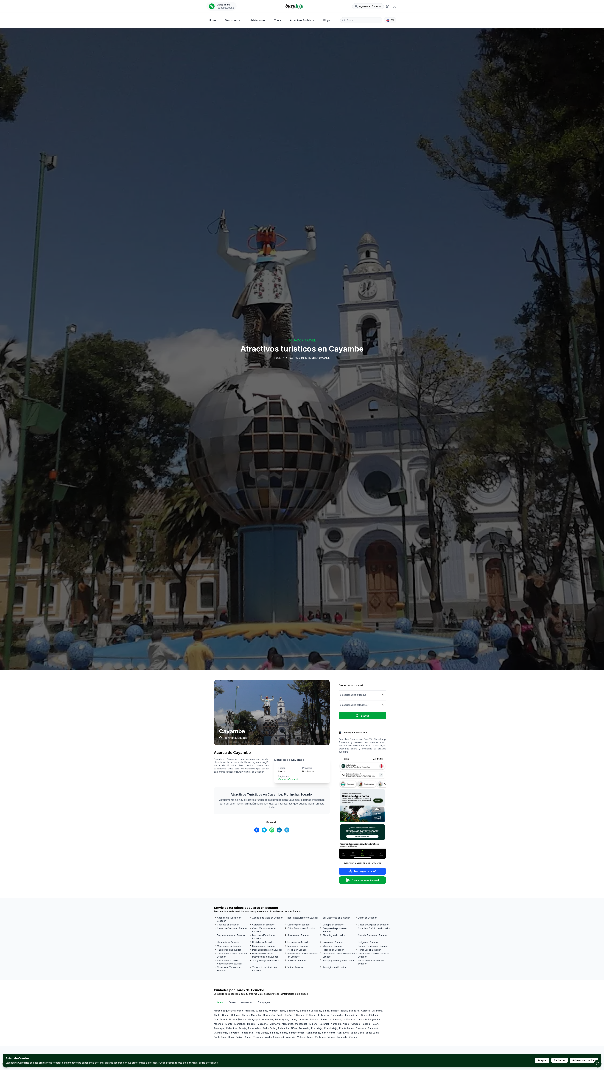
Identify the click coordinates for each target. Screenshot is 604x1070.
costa (219, 1002)
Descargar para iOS (365, 871)
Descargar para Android (365, 880)
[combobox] (340, 694)
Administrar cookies (584, 1060)
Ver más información (288, 779)
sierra (232, 1002)
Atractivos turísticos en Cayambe (308, 358)
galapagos (264, 1002)
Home (277, 358)
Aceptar (542, 1060)
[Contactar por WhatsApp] (597, 1063)
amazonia (246, 1002)
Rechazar (559, 1060)
